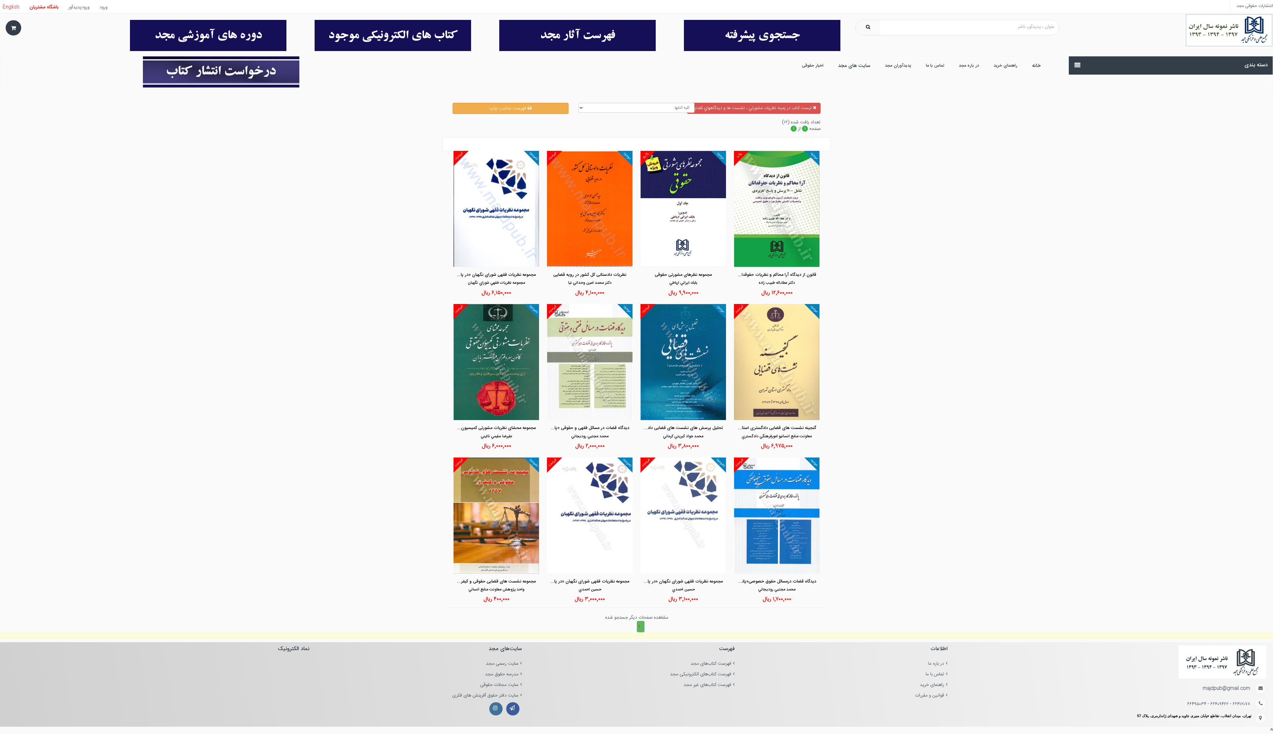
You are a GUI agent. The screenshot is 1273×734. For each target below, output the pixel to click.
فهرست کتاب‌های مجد (711, 664)
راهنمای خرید (932, 685)
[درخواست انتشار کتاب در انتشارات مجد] (203, 72)
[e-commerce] (1229, 30)
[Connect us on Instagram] (496, 708)
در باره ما (936, 664)
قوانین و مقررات (929, 696)
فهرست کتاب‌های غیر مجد (707, 685)
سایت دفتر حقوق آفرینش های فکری (485, 696)
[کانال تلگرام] (512, 708)
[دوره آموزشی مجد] (199, 35)
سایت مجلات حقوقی (499, 685)
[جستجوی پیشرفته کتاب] (753, 35)
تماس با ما (935, 674)
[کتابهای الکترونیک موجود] (383, 35)
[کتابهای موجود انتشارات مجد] (568, 35)
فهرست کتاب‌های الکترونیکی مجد (700, 674)
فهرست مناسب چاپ (508, 108)
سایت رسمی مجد (502, 664)
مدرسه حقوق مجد (501, 674)
